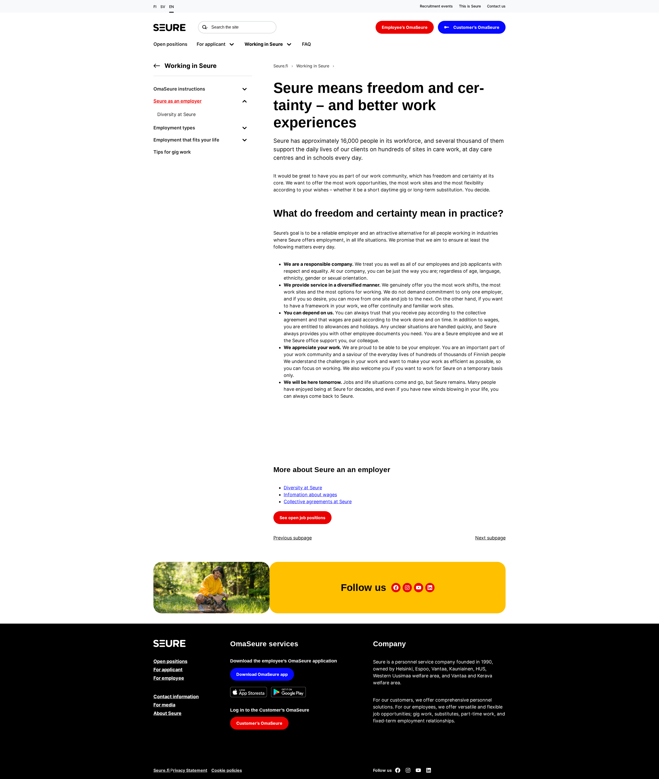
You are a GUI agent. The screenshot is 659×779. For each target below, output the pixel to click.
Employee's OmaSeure (405, 27)
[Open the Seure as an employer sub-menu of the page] (244, 101)
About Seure (167, 713)
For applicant (168, 669)
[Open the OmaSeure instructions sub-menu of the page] (244, 89)
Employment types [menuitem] (174, 127)
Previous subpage (292, 538)
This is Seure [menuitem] (470, 6)
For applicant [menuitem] (211, 44)
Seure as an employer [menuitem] (177, 101)
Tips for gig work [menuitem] (172, 152)
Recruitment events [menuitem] (436, 6)
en (171, 6)
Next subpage (490, 538)
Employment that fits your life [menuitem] (186, 140)
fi (155, 6)
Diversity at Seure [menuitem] (176, 114)
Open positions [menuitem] (170, 44)
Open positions (170, 661)
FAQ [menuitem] (306, 44)
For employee (168, 678)
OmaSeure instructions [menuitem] (179, 89)
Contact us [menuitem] (496, 6)
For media (164, 704)
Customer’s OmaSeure (259, 723)
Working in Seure (190, 66)
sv (162, 6)
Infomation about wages (310, 494)
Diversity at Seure (303, 487)
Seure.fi (280, 65)
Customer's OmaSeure (476, 27)
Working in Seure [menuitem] (264, 44)
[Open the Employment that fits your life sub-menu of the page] (244, 140)
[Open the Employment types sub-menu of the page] (244, 128)
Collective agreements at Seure (318, 501)
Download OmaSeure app (262, 674)
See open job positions (302, 517)
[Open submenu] (231, 44)
